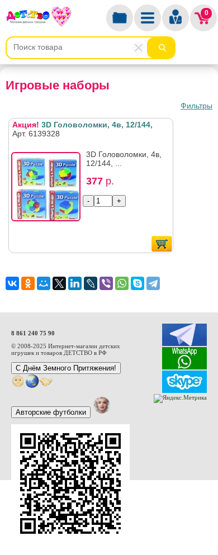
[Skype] (137, 283)
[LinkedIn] (75, 283)
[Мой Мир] (43, 283)
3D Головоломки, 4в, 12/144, (82, 124)
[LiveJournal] (90, 283)
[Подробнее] (49, 190)
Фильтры (196, 105)
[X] (59, 283)
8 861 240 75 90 (33, 333)
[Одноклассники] (28, 283)
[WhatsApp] (122, 283)
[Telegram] (153, 283)
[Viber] (106, 283)
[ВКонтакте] (12, 283)
